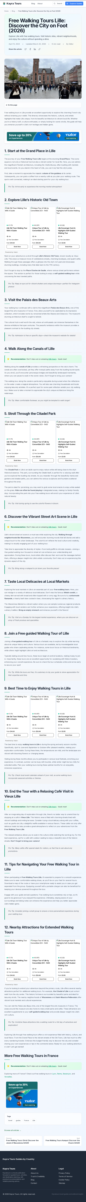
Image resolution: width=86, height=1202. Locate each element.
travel (10, 1120)
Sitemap (62, 1183)
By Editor (70, 44)
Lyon (54, 1074)
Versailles (8, 1077)
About (39, 4)
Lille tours (52, 359)
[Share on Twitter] (25, 49)
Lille (34, 1120)
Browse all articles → (12, 1130)
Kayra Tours (14, 3)
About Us (34, 1173)
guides (18, 1120)
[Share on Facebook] (30, 49)
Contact (34, 1183)
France (26, 1120)
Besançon (67, 1074)
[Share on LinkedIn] (35, 49)
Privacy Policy (64, 1173)
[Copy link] (39, 49)
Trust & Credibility (38, 1176)
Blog (33, 4)
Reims (59, 1074)
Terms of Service (65, 1176)
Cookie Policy (64, 1180)
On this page (12, 105)
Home (6, 11)
